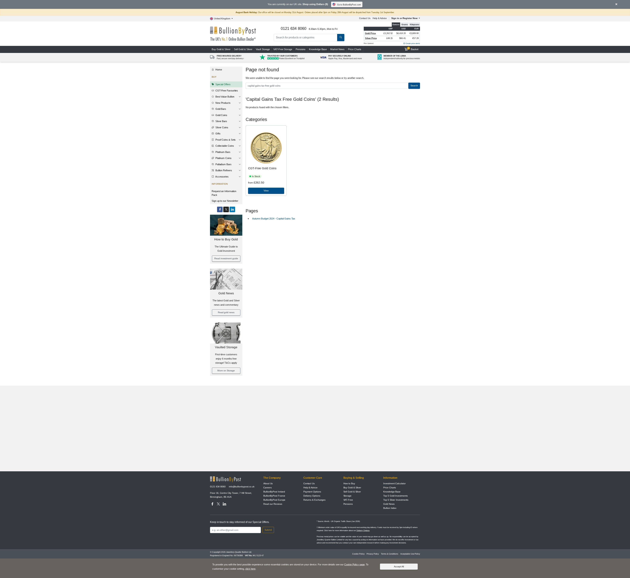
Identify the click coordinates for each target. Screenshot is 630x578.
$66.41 (402, 38)
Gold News (226, 293)
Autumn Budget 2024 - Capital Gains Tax (273, 218)
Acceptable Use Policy (410, 554)
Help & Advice (380, 18)
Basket (413, 49)
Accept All (399, 566)
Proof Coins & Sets (225, 139)
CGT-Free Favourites (226, 90)
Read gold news (226, 312)
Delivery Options (311, 495)
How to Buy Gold (226, 239)
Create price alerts (412, 43)
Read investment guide (226, 258)
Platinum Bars (222, 152)
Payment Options (312, 491)
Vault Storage (263, 49)
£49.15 (389, 38)
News (337, 49)
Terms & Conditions (389, 554)
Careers (267, 487)
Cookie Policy (358, 554)
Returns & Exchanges (314, 500)
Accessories (222, 176)
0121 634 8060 (218, 486)
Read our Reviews (272, 504)
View (266, 190)
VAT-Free (282, 49)
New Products (223, 102)
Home (218, 69)
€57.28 (415, 38)
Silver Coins (221, 127)
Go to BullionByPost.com (349, 4)
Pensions (300, 49)
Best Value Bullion (224, 96)
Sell (243, 49)
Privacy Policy (373, 554)
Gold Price (370, 33)
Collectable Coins (224, 145)
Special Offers (223, 84)
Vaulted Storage (226, 347)
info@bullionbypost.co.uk (241, 486)
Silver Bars (221, 121)
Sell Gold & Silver (352, 491)
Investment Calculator (394, 483)
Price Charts (354, 49)
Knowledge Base (318, 49)
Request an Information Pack (224, 193)
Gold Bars (220, 109)
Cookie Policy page (354, 564)
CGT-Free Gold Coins (262, 168)
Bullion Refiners (223, 170)
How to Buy (349, 483)
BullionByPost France (274, 495)
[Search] (340, 37)
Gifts (217, 133)
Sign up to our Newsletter (225, 200)
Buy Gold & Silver (352, 487)
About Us (268, 483)
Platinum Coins (223, 158)
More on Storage (226, 370)
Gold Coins (221, 115)
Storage (347, 495)
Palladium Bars (223, 164)
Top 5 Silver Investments (395, 500)
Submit (268, 530)
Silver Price (371, 38)
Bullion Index (389, 508)
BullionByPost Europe (274, 500)
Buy (221, 49)
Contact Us (364, 18)
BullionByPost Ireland (274, 491)
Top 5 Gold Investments (395, 495)
